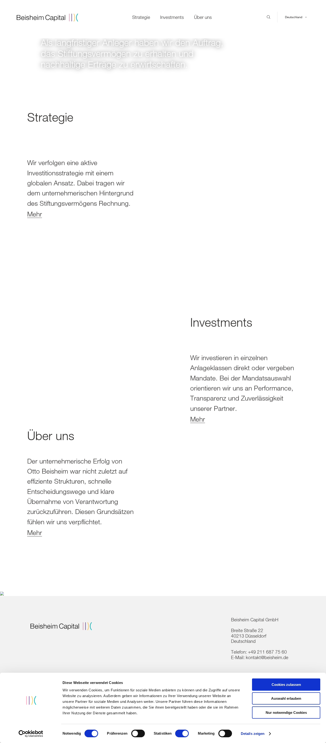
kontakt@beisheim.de (267, 657)
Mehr (34, 214)
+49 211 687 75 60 (267, 652)
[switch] (138, 733)
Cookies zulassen (286, 685)
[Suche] (268, 17)
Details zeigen (252, 734)
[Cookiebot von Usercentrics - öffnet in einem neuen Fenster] (31, 733)
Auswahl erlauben (286, 698)
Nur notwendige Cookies (286, 712)
